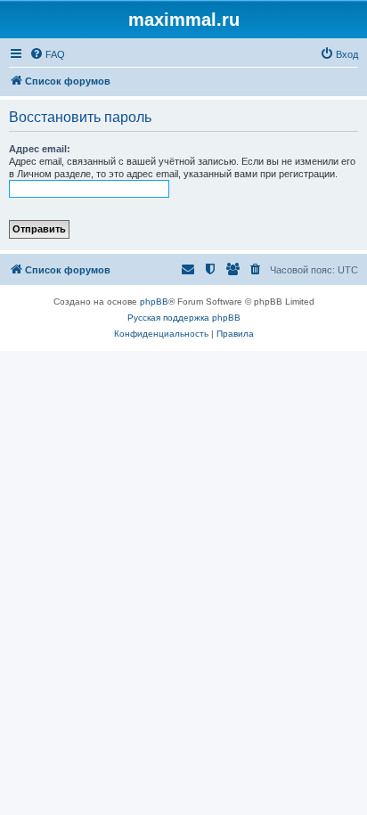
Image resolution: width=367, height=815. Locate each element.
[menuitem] (47, 54)
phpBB (154, 301)
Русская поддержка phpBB (184, 317)
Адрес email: (39, 148)
